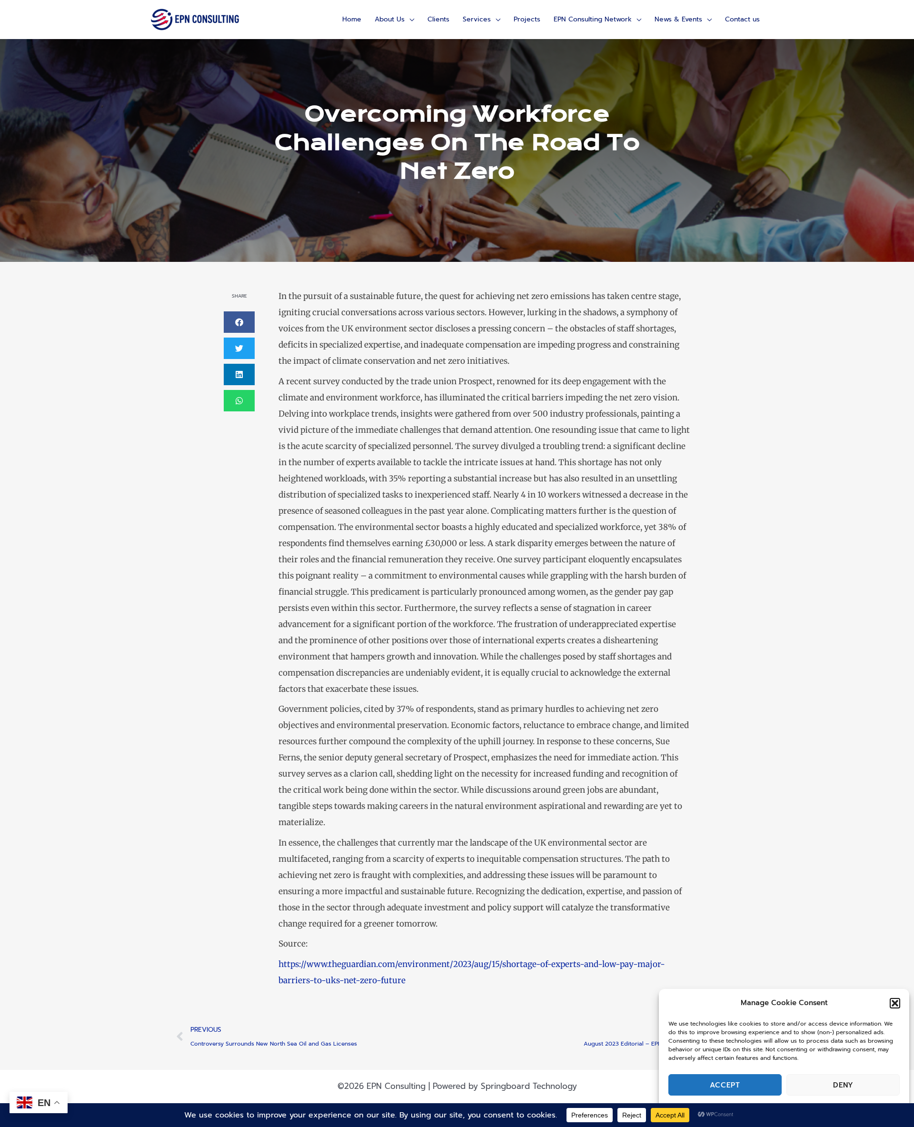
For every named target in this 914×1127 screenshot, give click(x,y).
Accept (725, 1085)
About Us (390, 19)
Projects (527, 19)
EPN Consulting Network (593, 19)
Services (477, 19)
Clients (438, 19)
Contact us (742, 19)
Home (351, 19)
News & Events (678, 19)
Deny (843, 1085)
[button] (895, 1003)
